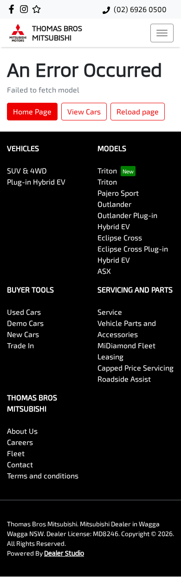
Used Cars (24, 311)
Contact (20, 464)
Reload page (137, 111)
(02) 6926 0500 (140, 9)
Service (109, 311)
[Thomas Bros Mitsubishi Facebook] (13, 9)
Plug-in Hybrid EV (36, 181)
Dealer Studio (64, 553)
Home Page (32, 111)
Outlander (114, 203)
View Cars (84, 111)
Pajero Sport (118, 192)
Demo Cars (25, 322)
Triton (107, 170)
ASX (104, 270)
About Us (22, 430)
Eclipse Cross (119, 237)
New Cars (23, 334)
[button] (162, 33)
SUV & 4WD (27, 170)
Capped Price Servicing (135, 367)
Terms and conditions (42, 475)
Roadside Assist (124, 378)
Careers (20, 442)
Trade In (20, 345)
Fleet (16, 453)
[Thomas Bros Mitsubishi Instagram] (25, 9)
